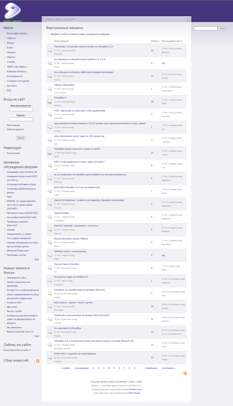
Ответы (155, 41)
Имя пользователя (21, 106)
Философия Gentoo (17, 33)
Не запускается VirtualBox (67, 328)
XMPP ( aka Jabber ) (17, 67)
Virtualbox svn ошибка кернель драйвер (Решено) (79, 290)
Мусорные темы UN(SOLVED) (22, 213)
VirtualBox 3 (60, 97)
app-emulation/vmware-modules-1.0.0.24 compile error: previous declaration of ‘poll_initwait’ (100, 123)
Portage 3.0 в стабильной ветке (23, 290)
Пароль (21, 115)
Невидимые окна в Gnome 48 (22, 172)
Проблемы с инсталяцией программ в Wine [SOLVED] (81, 315)
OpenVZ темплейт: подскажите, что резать (76, 225)
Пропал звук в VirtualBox (66, 264)
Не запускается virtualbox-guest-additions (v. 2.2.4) (80, 59)
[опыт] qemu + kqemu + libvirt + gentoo (73, 302)
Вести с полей (14, 311)
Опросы (11, 57)
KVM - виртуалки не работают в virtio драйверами (79, 110)
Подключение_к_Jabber (19, 234)
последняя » (168, 368)
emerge (11, 229)
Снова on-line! (14, 302)
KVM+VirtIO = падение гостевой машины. (75, 353)
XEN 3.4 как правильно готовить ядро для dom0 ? (79, 162)
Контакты (12, 85)
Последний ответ (171, 41)
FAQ (9, 90)
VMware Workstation (64, 85)
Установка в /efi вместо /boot (21, 184)
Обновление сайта (16, 278)
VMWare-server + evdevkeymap (70, 251)
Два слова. (12, 307)
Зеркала (11, 52)
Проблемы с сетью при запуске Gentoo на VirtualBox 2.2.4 (84, 46)
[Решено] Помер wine (18, 250)
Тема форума (61, 41)
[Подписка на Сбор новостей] (37, 360)
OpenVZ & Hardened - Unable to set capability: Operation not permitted (89, 200)
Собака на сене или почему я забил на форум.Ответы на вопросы (22, 319)
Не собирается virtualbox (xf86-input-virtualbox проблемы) (83, 72)
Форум (10, 43)
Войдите (55, 34)
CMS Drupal (134, 393)
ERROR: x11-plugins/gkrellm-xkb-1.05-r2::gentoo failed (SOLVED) (21, 205)
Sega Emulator (61, 213)
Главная (50, 19)
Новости (11, 38)
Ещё (37, 259)
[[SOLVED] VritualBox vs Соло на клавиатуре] (77, 187)
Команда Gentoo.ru (16, 71)
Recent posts (13, 153)
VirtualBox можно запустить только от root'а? (77, 149)
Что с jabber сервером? (19, 238)
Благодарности (15, 76)
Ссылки (11, 62)
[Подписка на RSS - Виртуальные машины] (185, 373)
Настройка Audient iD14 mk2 (21, 217)
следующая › (151, 368)
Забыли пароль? (15, 129)
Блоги (10, 47)
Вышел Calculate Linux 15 (20, 331)
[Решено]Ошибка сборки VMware (71, 238)
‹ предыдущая (81, 368)
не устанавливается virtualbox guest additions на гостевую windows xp (90, 174)
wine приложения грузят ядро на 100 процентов (79, 136)
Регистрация (13, 125)
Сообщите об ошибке (18, 81)
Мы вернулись (14, 327)
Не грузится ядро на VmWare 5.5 (71, 277)
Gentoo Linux (70, 19)
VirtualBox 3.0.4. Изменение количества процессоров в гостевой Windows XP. (94, 341)
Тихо (9, 197)
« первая (65, 368)
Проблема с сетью (16, 255)
